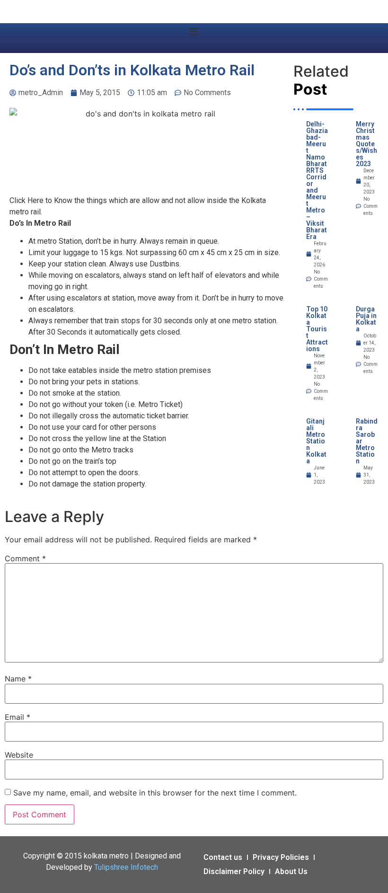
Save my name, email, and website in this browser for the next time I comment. (155, 792)
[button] (194, 31)
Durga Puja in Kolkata (366, 319)
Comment (25, 558)
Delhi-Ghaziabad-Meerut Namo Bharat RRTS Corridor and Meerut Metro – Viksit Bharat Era (317, 180)
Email (17, 717)
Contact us (222, 857)
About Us (291, 871)
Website (19, 755)
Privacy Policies (281, 857)
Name (18, 678)
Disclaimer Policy (234, 871)
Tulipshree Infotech (126, 867)
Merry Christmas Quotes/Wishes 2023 (366, 144)
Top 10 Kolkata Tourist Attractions (317, 329)
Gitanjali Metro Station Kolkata (316, 441)
